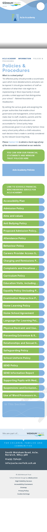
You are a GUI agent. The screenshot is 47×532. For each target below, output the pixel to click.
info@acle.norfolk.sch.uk (20, 463)
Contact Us (13, 142)
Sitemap (23, 487)
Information (24, 58)
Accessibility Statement (23, 484)
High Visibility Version (23, 481)
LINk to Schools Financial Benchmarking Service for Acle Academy (22, 190)
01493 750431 (13, 459)
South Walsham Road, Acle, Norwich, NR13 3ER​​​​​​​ (22, 453)
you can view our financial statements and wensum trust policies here (22, 155)
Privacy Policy (23, 491)
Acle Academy (9, 58)
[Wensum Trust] (11, 4)
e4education (33, 478)
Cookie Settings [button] (23, 494)
